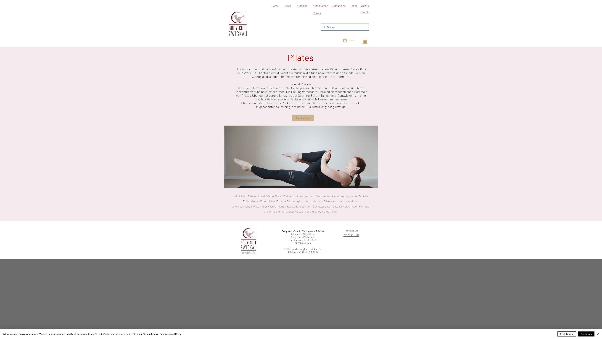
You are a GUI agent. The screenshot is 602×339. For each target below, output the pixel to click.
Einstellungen (566, 334)
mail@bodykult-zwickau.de (306, 249)
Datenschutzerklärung (171, 334)
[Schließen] (598, 333)
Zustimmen (586, 334)
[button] (365, 41)
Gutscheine (339, 5)
